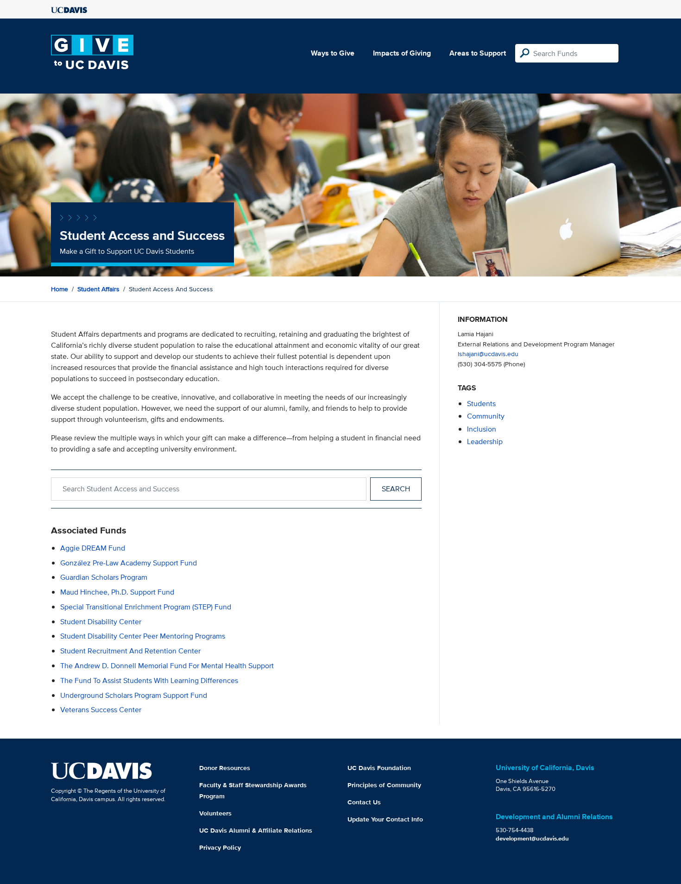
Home (59, 289)
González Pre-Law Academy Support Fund (128, 563)
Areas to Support (477, 53)
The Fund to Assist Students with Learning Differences (149, 680)
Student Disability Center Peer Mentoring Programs (142, 636)
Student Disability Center (100, 621)
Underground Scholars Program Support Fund (133, 695)
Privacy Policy (220, 847)
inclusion (481, 429)
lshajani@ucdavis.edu (488, 353)
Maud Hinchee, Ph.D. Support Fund (117, 592)
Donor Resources (224, 767)
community (485, 416)
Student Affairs (98, 289)
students (481, 403)
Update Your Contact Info (385, 819)
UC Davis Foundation (379, 767)
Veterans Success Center (100, 709)
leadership (485, 441)
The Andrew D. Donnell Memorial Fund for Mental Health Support (167, 665)
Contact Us (364, 802)
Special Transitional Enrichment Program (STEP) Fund (145, 607)
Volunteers (215, 813)
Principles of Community (384, 785)
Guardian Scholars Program (103, 577)
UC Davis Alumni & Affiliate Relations (255, 830)
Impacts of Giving (402, 53)
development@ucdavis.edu (532, 838)
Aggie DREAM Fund (92, 548)
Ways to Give (332, 53)
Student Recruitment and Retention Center (130, 651)
